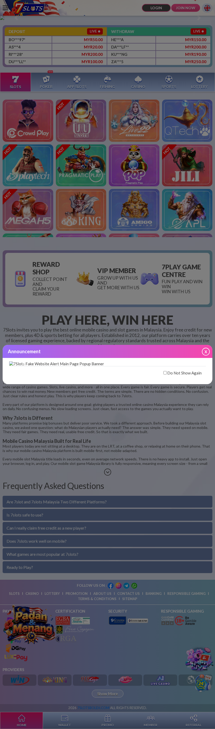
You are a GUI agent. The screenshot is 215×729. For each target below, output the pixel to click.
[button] (24, 363)
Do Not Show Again (184, 373)
